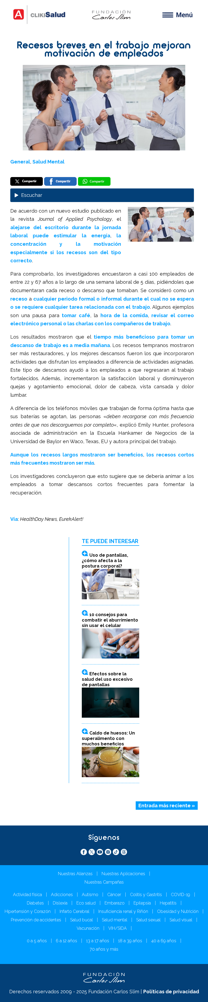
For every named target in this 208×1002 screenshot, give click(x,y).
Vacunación (88, 928)
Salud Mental (48, 162)
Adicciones (62, 894)
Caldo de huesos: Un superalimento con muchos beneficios (108, 738)
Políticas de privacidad (171, 991)
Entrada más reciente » (166, 805)
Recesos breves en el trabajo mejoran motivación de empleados (104, 50)
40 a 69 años (163, 940)
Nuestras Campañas (104, 882)
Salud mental (114, 919)
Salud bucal (81, 919)
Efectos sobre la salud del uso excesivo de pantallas (107, 679)
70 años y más (104, 949)
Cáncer (114, 894)
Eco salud (86, 903)
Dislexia (60, 903)
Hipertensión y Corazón (28, 911)
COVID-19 (180, 894)
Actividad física (27, 894)
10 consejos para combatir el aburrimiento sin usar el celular (110, 620)
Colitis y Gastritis (146, 894)
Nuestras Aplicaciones (123, 873)
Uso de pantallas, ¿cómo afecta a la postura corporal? (105, 561)
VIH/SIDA (117, 928)
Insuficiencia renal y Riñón (123, 911)
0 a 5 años (37, 940)
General (20, 162)
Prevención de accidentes (36, 919)
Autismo (90, 894)
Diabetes (35, 903)
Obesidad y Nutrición (178, 911)
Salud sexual (148, 919)
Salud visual (181, 919)
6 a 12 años (66, 940)
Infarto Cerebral (74, 911)
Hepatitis (168, 903)
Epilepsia (142, 903)
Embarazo (115, 903)
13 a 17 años (97, 940)
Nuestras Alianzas (75, 873)
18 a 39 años (130, 940)
